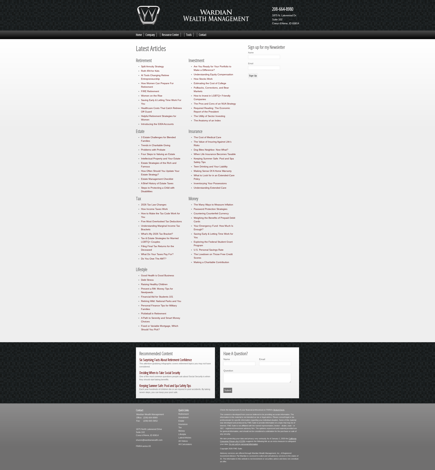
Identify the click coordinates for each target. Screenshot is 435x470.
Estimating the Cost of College (210, 83)
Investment (183, 417)
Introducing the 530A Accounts (157, 124)
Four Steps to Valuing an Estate (158, 154)
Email (250, 63)
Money (181, 431)
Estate (181, 421)
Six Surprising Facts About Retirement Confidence (165, 360)
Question (228, 370)
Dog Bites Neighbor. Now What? (211, 149)
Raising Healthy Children (154, 284)
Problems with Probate (153, 149)
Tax (180, 427)
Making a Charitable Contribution (211, 262)
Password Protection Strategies (210, 209)
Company (150, 35)
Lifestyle (182, 434)
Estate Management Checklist (157, 179)
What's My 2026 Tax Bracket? (157, 233)
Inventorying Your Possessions (210, 183)
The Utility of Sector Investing (209, 116)
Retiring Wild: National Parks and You (161, 301)
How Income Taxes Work (154, 209)
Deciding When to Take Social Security (159, 372)
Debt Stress (147, 279)
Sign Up (253, 75)
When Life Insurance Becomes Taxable (215, 154)
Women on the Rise (151, 95)
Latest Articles (184, 438)
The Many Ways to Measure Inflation (213, 204)
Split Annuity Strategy (152, 66)
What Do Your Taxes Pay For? (157, 254)
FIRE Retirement (150, 91)
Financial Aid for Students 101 (157, 296)
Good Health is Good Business (157, 275)
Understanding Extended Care (210, 187)
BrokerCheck (278, 410)
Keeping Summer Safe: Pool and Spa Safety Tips (165, 385)
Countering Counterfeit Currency (211, 213)
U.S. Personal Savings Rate (208, 249)
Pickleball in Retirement (153, 313)
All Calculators (185, 444)
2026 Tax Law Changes (153, 204)
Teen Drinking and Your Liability (211, 166)
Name (251, 52)
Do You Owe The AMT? (153, 258)
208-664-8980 (282, 9)
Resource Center (170, 35)
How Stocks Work (203, 78)
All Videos (183, 441)
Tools (189, 35)
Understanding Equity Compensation (213, 74)
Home (139, 35)
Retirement (183, 414)
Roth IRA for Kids (150, 70)
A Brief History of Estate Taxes (157, 183)
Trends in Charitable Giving (155, 145)
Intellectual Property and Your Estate (160, 158)
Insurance (183, 424)
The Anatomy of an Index (207, 120)
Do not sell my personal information (243, 444)
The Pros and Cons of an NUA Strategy (215, 103)
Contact (202, 35)
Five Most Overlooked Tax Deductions (161, 221)
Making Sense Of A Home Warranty (213, 171)
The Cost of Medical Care (207, 137)
